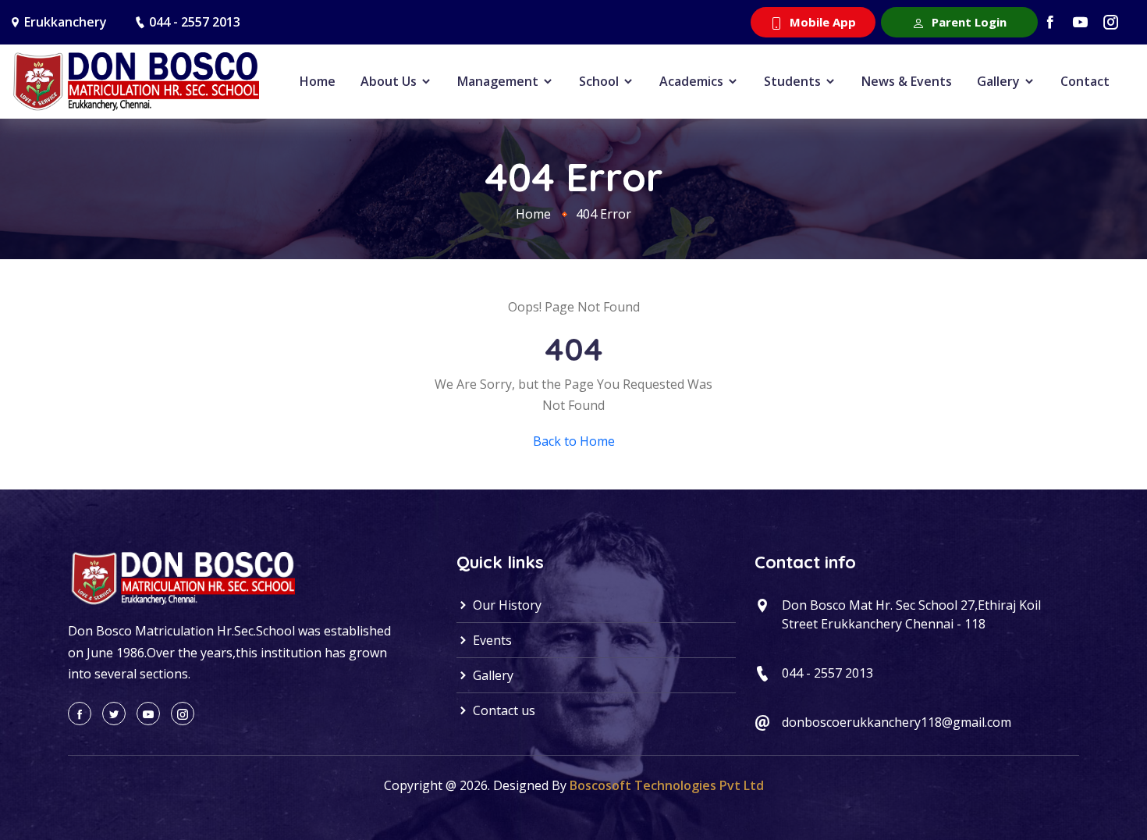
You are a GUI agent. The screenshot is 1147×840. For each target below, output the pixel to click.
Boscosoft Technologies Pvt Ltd (667, 785)
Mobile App (821, 22)
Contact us (502, 710)
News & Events (906, 81)
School (600, 81)
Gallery (1000, 81)
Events (491, 640)
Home (318, 81)
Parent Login (968, 22)
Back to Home (574, 441)
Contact (1085, 81)
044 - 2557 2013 (194, 21)
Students (794, 81)
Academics (692, 81)
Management (499, 81)
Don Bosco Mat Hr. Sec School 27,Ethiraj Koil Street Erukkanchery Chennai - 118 (911, 614)
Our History (506, 605)
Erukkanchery (65, 21)
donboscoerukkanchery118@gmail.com (896, 722)
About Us (390, 81)
